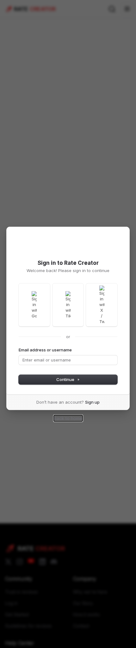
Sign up (92, 401)
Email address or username (45, 349)
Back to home (68, 418)
